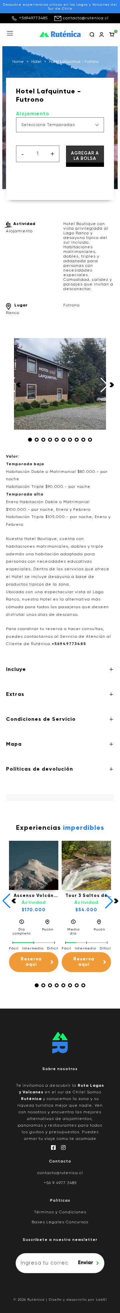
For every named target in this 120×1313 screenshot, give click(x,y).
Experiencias (60, 828)
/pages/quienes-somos (60, 1079)
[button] (30, 440)
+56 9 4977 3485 (60, 1183)
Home (18, 62)
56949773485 (70, 644)
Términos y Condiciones (60, 1212)
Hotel (36, 62)
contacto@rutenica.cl (86, 18)
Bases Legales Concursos (60, 1222)
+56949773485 (33, 18)
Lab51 (101, 1299)
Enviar (85, 1262)
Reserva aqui (31, 962)
